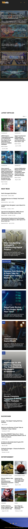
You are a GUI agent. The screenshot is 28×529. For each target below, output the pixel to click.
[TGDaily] (5, 2)
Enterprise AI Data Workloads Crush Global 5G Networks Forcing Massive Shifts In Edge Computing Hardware (13, 30)
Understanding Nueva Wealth (10, 340)
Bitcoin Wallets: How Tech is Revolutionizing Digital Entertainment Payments (7, 481)
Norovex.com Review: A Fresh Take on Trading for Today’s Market (13, 274)
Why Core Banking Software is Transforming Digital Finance (13, 246)
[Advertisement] (14, 96)
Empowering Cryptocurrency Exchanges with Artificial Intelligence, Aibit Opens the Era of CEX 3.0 (13, 220)
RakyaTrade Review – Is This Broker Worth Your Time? (13, 309)
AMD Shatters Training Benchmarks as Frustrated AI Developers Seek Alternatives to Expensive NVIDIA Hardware (7, 140)
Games (10, 475)
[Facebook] (16, 523)
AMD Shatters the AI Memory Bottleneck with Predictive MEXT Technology (12, 72)
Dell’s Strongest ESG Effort (8, 193)
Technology (4, 133)
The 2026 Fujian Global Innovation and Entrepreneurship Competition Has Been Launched (12, 58)
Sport (23, 475)
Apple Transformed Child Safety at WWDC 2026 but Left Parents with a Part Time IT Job (20, 138)
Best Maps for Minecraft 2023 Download (19, 507)
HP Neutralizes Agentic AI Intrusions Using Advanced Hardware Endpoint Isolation (13, 44)
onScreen (3, 503)
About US (21, 527)
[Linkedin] (10, 523)
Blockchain (5, 261)
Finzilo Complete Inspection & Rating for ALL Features (12, 398)
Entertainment (4, 475)
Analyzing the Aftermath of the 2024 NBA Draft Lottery (19, 480)
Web (4, 231)
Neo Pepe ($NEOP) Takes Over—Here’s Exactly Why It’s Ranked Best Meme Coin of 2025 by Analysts (13, 435)
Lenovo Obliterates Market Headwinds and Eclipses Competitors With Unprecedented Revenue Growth (20, 172)
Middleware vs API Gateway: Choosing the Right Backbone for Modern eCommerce (13, 367)
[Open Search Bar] (21, 2)
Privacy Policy (15, 527)
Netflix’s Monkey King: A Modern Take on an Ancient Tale (7, 507)
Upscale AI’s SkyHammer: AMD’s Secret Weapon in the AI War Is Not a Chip (12, 212)
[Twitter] (13, 523)
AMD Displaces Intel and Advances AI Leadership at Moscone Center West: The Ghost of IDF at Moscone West (12, 17)
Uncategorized (4, 12)
